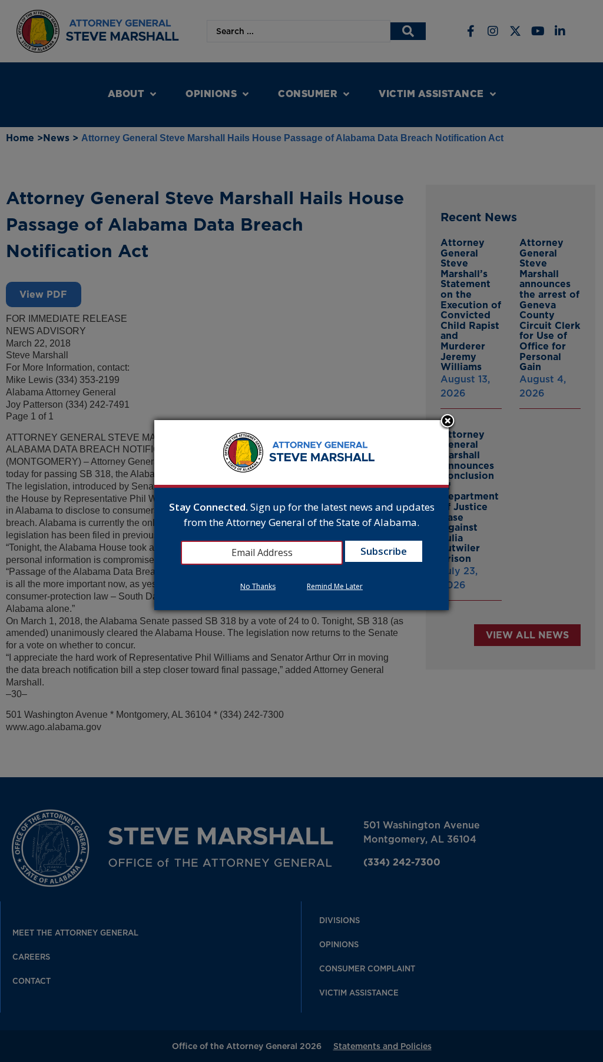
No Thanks (258, 586)
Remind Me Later (335, 586)
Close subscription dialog (447, 422)
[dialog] (301, 515)
